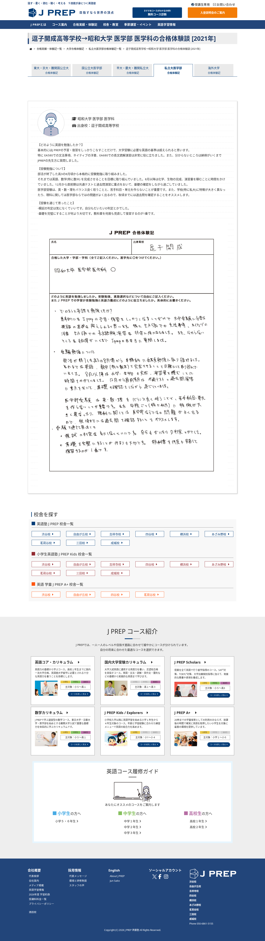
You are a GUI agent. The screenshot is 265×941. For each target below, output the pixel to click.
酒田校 (32, 912)
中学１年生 (131, 821)
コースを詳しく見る (78, 694)
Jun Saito (115, 880)
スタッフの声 (76, 885)
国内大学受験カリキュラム (125, 662)
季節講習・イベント (138, 24)
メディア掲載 (36, 885)
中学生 (129, 813)
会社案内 (34, 880)
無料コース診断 (157, 13)
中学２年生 (131, 827)
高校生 (195, 813)
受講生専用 (202, 4)
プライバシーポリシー (41, 903)
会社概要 (34, 870)
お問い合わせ (226, 4)
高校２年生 (197, 827)
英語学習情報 (167, 24)
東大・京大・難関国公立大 (51, 70)
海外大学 (214, 70)
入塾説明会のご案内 (212, 12)
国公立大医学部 (92, 70)
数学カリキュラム (49, 712)
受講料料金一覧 (38, 899)
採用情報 (74, 870)
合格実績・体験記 (85, 24)
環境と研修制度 (78, 880)
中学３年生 (131, 833)
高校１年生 (197, 821)
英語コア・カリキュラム (54, 662)
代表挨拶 (34, 876)
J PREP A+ (182, 712)
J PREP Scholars (187, 662)
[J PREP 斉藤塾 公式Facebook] (159, 877)
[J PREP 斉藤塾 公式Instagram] (166, 877)
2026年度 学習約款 (39, 894)
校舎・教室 (111, 24)
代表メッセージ (78, 876)
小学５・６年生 (65, 821)
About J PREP (117, 876)
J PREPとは (38, 24)
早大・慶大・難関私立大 (133, 70)
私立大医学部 (173, 70)
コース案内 (59, 24)
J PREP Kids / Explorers (124, 712)
